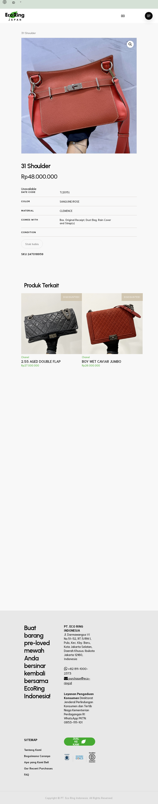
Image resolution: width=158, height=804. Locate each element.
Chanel (25, 357)
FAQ (26, 774)
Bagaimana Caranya (37, 756)
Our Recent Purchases (38, 768)
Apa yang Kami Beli (36, 762)
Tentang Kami (32, 749)
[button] (130, 44)
